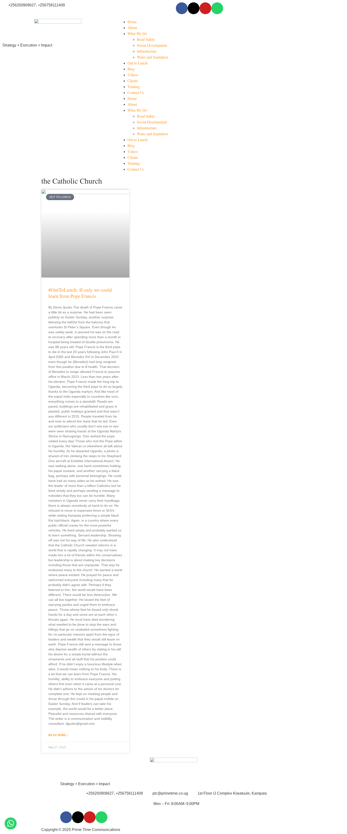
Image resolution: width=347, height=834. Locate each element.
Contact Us (135, 92)
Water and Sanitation (152, 57)
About (132, 27)
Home (132, 21)
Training (133, 86)
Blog (131, 68)
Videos (132, 74)
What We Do (137, 33)
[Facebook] (182, 8)
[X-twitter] (193, 8)
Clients (132, 80)
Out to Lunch (137, 62)
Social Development (152, 45)
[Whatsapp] (217, 8)
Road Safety (146, 39)
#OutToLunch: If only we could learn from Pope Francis (80, 292)
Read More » (58, 735)
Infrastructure (147, 51)
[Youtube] (205, 8)
